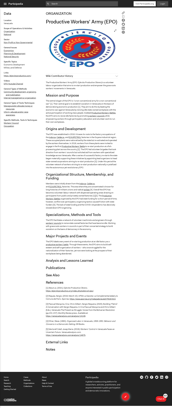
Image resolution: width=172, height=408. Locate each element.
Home (6, 377)
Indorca (52, 137)
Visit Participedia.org (144, 3)
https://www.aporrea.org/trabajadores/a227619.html (93, 299)
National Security (11, 56)
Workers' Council (11, 123)
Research (7, 383)
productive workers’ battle (57, 244)
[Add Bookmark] (123, 17)
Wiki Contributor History (59, 76)
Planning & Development (14, 53)
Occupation (9, 126)
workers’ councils (97, 116)
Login (162, 3)
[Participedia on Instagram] (166, 378)
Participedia (15, 4)
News (44, 380)
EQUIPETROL (75, 137)
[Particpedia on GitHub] (146, 378)
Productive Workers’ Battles (103, 113)
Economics (9, 50)
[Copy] (123, 13)
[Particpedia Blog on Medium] (141, 378)
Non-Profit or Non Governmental (18, 42)
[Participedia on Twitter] (156, 378)
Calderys (60, 137)
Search (6, 380)
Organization (9, 31)
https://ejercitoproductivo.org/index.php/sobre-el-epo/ (69, 291)
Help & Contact (48, 383)
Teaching (7, 386)
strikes (87, 189)
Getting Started (10, 389)
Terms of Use (47, 386)
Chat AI (162, 398)
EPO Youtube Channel (13, 83)
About (44, 377)
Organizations (29, 383)
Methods (27, 380)
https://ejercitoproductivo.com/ (17, 75)
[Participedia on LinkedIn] (161, 378)
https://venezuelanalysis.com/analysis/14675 (65, 335)
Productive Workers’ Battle (73, 146)
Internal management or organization (20, 98)
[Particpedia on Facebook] (151, 378)
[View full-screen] (115, 30)
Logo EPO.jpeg (54, 65)
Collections (28, 386)
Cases (26, 377)
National (7, 34)
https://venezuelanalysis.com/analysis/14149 (65, 316)
